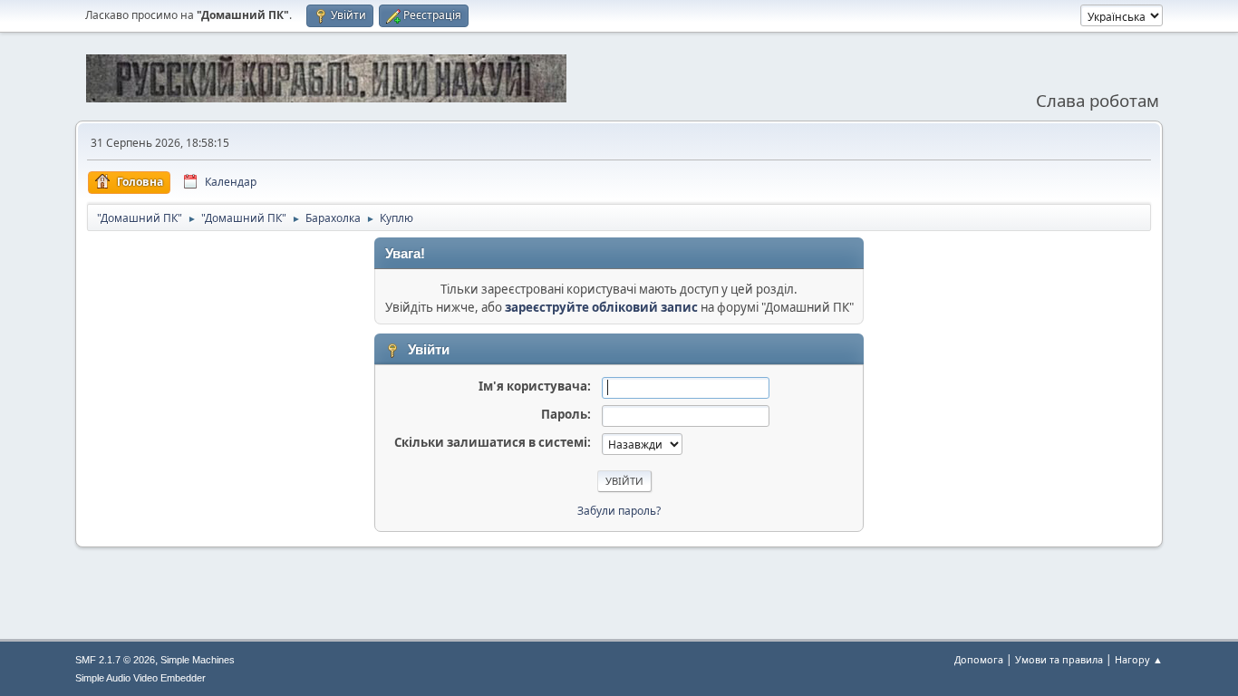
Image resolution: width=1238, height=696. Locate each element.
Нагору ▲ (1139, 659)
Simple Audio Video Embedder (140, 677)
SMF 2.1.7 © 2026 (115, 659)
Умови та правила (1059, 659)
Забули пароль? (619, 510)
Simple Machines (197, 659)
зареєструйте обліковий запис (601, 307)
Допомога (978, 659)
